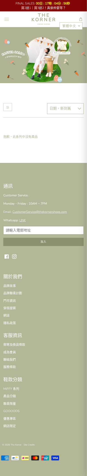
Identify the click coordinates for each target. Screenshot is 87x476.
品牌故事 (9, 286)
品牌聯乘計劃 (12, 293)
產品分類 (9, 396)
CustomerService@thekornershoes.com (39, 212)
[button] (80, 19)
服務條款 (9, 367)
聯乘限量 (9, 404)
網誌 (6, 315)
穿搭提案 (9, 308)
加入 (43, 242)
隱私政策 (9, 323)
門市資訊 (9, 301)
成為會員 (9, 352)
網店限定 (9, 426)
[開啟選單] (7, 19)
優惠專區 (9, 418)
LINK (22, 220)
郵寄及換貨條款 (14, 345)
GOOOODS (11, 411)
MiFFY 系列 (11, 389)
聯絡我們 (9, 359)
